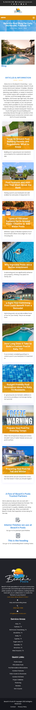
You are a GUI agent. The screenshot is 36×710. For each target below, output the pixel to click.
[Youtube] (23, 4)
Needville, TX (18, 645)
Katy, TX (18, 624)
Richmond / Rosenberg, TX (18, 630)
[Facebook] (11, 4)
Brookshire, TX (18, 633)
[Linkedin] (21, 4)
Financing (18, 683)
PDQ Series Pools (18, 665)
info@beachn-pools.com (24, 2)
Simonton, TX (18, 648)
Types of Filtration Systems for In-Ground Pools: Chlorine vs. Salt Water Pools (18, 222)
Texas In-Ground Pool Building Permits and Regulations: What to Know (18, 143)
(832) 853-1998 (9, 2)
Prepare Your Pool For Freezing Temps (18, 429)
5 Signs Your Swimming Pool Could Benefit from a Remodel (18, 305)
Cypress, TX (18, 639)
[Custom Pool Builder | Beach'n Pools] (18, 10)
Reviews (18, 686)
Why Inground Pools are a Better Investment (18, 266)
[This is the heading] (18, 535)
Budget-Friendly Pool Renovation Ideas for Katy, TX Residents (18, 387)
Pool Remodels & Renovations (18, 668)
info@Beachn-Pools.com (18, 613)
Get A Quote (18, 689)
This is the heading (18, 540)
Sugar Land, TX (18, 642)
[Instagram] (16, 4)
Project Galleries (18, 680)
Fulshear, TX (18, 627)
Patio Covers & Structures (18, 674)
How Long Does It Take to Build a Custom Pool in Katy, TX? (18, 346)
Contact (13, 707)
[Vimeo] (26, 4)
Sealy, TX (18, 636)
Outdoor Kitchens (18, 677)
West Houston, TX (18, 651)
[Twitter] (14, 4)
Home (20, 28)
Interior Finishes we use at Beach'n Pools (18, 526)
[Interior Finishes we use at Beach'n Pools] (18, 520)
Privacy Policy (22, 707)
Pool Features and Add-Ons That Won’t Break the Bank (18, 185)
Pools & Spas (18, 662)
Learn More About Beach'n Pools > (18, 597)
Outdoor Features (18, 671)
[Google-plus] (18, 4)
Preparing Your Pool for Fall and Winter (18, 470)
